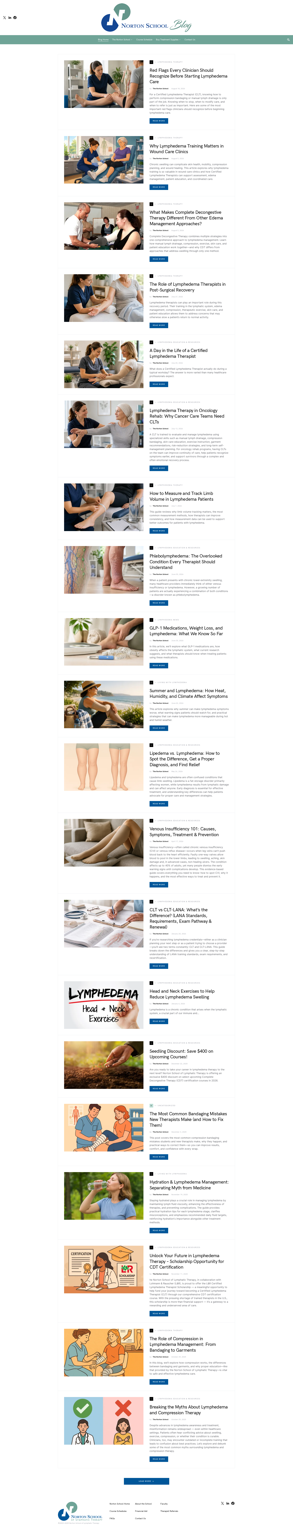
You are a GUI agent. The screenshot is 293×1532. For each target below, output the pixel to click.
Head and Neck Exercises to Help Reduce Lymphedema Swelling (182, 994)
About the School (143, 1504)
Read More (159, 121)
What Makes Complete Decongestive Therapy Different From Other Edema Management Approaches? (186, 218)
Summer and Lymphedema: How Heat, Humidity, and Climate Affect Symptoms (189, 693)
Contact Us (140, 1518)
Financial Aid (141, 1511)
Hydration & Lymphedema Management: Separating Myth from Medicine (189, 1185)
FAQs (112, 1518)
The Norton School (160, 88)
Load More (145, 1481)
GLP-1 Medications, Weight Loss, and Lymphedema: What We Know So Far (186, 631)
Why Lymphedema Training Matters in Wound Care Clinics (187, 149)
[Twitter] (10, 17)
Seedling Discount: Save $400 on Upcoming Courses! (181, 1054)
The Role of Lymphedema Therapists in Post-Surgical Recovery (188, 287)
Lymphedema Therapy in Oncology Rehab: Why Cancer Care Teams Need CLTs (187, 416)
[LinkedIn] (4, 17)
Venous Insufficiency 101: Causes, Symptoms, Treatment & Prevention (184, 832)
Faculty (164, 1504)
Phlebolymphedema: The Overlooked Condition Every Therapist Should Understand (186, 561)
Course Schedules (118, 1511)
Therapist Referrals (169, 1511)
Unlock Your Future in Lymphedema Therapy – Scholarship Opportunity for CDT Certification (187, 1261)
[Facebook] (14, 17)
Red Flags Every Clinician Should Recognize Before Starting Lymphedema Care (189, 76)
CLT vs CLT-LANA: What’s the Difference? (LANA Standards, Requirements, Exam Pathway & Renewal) (181, 918)
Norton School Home (120, 1504)
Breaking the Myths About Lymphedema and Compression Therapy (189, 1410)
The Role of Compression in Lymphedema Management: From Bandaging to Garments (183, 1344)
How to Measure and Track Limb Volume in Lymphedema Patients (181, 496)
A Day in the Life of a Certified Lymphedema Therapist (179, 353)
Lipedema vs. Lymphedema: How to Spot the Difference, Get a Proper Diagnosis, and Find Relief (185, 759)
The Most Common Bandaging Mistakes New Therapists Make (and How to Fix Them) (188, 1119)
